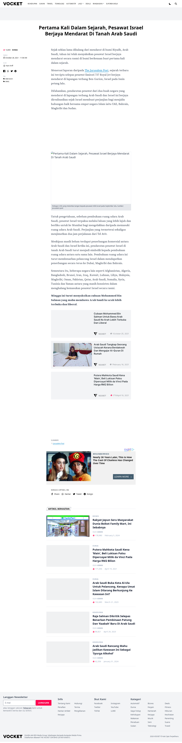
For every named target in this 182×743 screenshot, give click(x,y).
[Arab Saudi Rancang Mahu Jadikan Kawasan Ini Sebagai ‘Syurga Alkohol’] (67, 652)
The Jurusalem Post (96, 70)
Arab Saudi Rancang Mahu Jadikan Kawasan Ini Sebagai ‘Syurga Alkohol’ (112, 649)
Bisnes (96, 516)
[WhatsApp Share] (8, 71)
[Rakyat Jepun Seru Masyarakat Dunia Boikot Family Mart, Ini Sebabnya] (67, 526)
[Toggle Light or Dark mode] (170, 3)
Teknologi (59, 4)
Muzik (150, 718)
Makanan (135, 718)
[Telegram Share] (15, 71)
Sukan (42, 4)
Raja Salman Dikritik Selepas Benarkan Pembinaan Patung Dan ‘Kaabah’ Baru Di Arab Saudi (114, 619)
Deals (88, 4)
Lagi (80, 4)
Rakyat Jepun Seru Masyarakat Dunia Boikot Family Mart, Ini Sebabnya (113, 523)
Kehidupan (32, 4)
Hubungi (78, 703)
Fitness (168, 707)
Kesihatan (169, 714)
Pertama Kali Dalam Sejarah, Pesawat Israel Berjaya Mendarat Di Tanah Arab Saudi (91, 30)
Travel (50, 4)
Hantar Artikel (64, 711)
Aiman (100, 532)
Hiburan (168, 711)
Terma (77, 707)
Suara (167, 722)
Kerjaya (61, 714)
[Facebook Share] (4, 71)
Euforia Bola (112, 4)
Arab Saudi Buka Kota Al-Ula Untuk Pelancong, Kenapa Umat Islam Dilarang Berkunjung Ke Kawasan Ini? (114, 588)
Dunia (15, 50)
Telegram (27, 708)
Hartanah (152, 711)
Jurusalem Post (58, 443)
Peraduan (135, 722)
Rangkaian (97, 4)
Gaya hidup (136, 711)
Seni (150, 722)
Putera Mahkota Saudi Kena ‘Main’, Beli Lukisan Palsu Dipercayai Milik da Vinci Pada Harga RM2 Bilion (112, 555)
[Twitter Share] (12, 71)
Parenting (169, 718)
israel (7, 81)
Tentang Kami (64, 703)
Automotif (71, 4)
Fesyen (151, 707)
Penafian (62, 707)
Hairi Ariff (9, 66)
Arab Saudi (9, 79)
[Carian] (176, 3)
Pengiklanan (79, 711)
